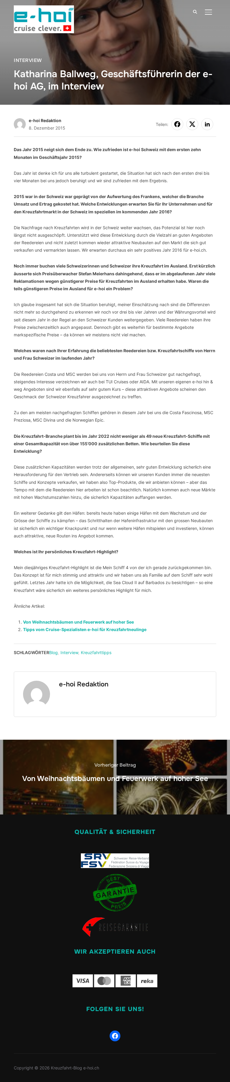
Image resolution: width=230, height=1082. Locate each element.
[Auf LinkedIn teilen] (207, 124)
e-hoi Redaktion (45, 120)
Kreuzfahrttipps (96, 652)
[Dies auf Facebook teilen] (177, 124)
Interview (28, 60)
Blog (53, 652)
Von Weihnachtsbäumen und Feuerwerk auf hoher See (78, 621)
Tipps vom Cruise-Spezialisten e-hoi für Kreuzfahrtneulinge (84, 629)
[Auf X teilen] (192, 124)
